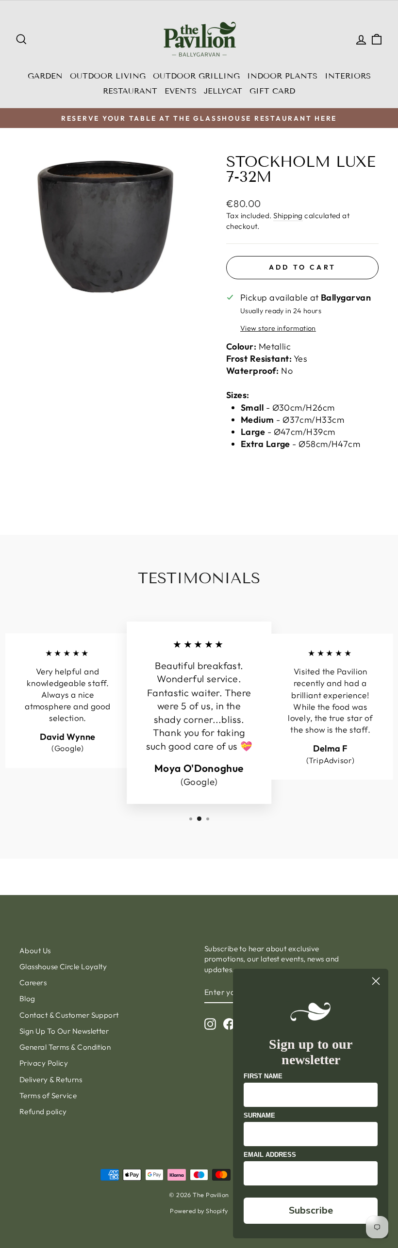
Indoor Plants (282, 75)
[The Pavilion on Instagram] (210, 1023)
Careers (33, 982)
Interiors (348, 75)
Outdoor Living (108, 75)
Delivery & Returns (50, 1079)
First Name (263, 1076)
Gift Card (272, 91)
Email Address (270, 1154)
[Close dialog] (375, 981)
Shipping (288, 215)
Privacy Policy (43, 1063)
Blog (27, 998)
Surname (259, 1115)
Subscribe (311, 1210)
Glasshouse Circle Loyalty (63, 966)
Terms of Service (48, 1095)
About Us (35, 950)
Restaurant (130, 91)
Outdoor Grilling (196, 75)
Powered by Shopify (199, 1211)
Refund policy (43, 1111)
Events (181, 91)
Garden (45, 75)
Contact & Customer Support (69, 1015)
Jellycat (223, 91)
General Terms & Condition (65, 1047)
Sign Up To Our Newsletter (64, 1031)
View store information (278, 328)
